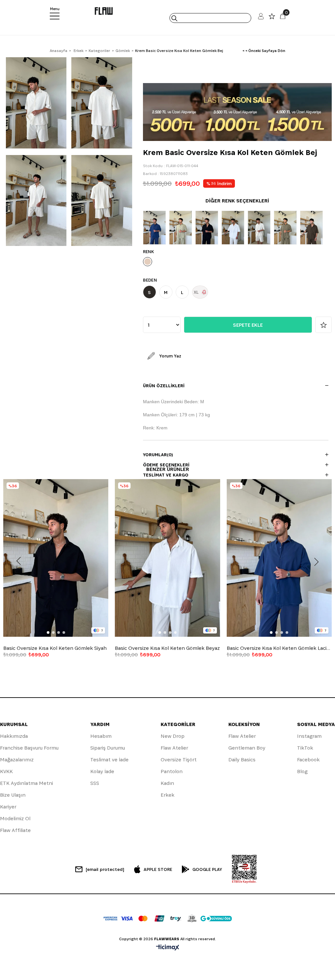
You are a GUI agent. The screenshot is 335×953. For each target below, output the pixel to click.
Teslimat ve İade (109, 759)
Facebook (308, 759)
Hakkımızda (14, 736)
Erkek (167, 794)
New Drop (173, 736)
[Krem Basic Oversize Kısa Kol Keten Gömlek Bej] (261, 228)
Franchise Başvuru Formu (29, 747)
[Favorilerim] (272, 18)
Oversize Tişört (179, 759)
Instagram (309, 736)
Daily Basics (242, 759)
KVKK (6, 771)
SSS (94, 783)
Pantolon (172, 771)
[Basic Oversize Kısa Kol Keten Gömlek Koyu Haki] (287, 228)
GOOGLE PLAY (207, 869)
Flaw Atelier (174, 747)
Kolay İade (102, 771)
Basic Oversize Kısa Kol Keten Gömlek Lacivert (279, 648)
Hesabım (101, 736)
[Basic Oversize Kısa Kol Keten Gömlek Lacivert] (156, 228)
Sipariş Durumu (107, 747)
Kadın (167, 783)
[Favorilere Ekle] (323, 325)
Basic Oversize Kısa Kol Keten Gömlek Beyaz (167, 648)
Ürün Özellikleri (164, 386)
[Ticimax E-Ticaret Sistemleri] (167, 947)
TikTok (305, 747)
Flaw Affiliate (15, 830)
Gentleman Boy (246, 747)
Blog (302, 771)
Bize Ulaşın (13, 794)
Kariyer (8, 806)
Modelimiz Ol (15, 818)
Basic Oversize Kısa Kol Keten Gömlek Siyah (55, 648)
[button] (48, 632)
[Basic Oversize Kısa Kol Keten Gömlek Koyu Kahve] (313, 228)
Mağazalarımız (17, 759)
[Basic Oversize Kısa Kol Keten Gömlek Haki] (182, 228)
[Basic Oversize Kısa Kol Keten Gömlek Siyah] (208, 228)
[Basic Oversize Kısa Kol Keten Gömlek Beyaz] (234, 228)
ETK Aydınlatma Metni (26, 783)
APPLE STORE (158, 869)
